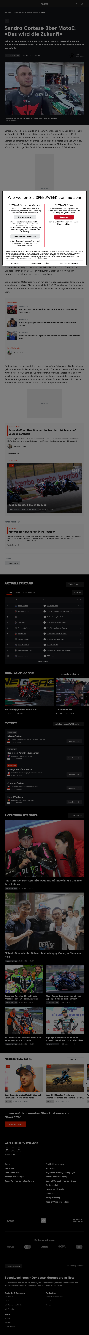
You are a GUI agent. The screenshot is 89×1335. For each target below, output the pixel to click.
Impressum (16, 263)
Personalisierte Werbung (25, 236)
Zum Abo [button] (64, 217)
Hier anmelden (63, 224)
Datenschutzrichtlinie (40, 263)
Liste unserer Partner (14, 258)
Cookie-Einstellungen (69, 263)
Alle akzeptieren (25, 217)
